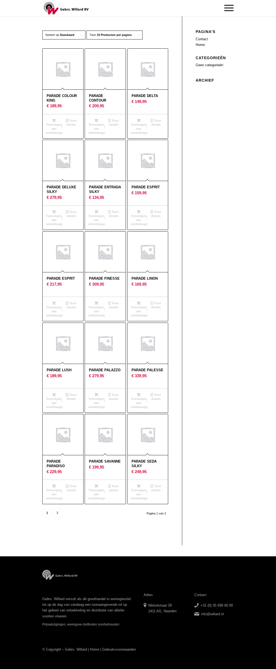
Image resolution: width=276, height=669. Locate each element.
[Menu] (227, 8)
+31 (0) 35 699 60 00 (217, 605)
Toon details (72, 122)
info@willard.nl (212, 614)
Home (200, 45)
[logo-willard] (66, 8)
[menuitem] (227, 8)
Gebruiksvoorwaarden (119, 649)
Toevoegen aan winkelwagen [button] (54, 128)
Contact (202, 39)
